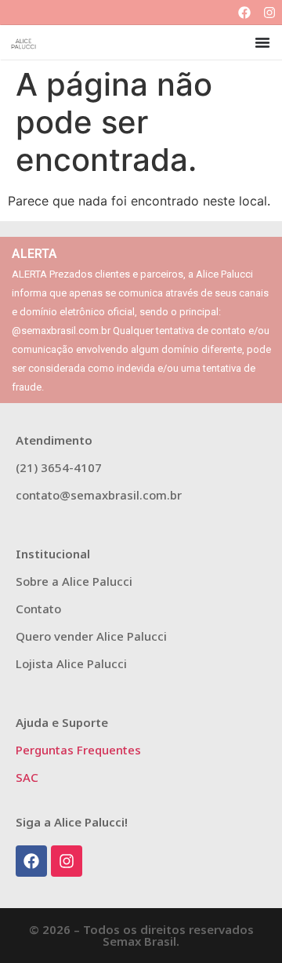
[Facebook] (244, 12)
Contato (38, 608)
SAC (27, 777)
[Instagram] (269, 12)
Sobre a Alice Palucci (74, 581)
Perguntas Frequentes (78, 750)
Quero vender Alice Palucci (91, 636)
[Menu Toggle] (262, 42)
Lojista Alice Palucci (71, 663)
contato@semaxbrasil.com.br (99, 495)
